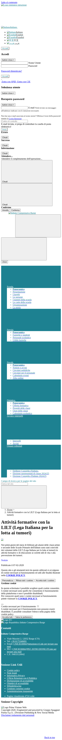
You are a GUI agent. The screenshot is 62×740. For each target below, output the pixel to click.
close (4, 262)
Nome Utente (34, 63)
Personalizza (7, 580)
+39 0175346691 (19, 641)
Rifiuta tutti (24, 580)
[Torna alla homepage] (31, 213)
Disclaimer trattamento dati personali (17, 715)
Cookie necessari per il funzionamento (18, 606)
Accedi (5, 48)
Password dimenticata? (11, 71)
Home (10, 509)
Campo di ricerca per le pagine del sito (18, 481)
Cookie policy (13, 670)
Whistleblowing (14, 686)
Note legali (12, 673)
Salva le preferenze (23, 617)
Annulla (5, 210)
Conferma (15, 210)
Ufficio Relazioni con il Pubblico (22, 678)
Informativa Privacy (16, 675)
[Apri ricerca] (38, 225)
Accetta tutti (45, 580)
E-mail (31, 107)
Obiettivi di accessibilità (18, 683)
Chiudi (4, 137)
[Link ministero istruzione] (14, 5)
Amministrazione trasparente (20, 691)
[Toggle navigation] (24, 248)
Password (32, 66)
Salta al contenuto (9, 2)
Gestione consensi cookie (18, 688)
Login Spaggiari (15, 118)
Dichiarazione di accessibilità (20, 681)
